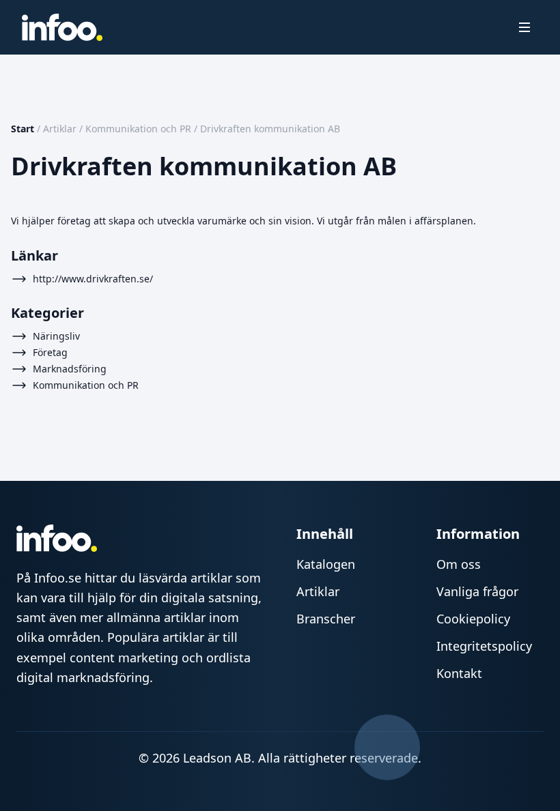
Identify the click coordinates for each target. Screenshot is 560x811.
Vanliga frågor (477, 591)
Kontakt (459, 673)
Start (22, 128)
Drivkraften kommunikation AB (270, 128)
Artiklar (59, 128)
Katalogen (325, 564)
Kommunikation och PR (138, 128)
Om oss (458, 564)
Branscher (325, 618)
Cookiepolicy (473, 618)
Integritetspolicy (484, 646)
